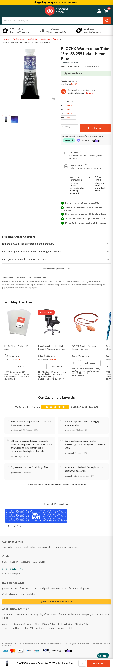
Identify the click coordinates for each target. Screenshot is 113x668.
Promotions (60, 547)
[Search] (107, 20)
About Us (6, 624)
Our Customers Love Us (56, 397)
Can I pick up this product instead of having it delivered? (31, 251)
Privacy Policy (48, 624)
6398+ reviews (90, 406)
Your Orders (8, 547)
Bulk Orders (29, 547)
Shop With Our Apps (34, 628)
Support (14, 561)
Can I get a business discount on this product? (26, 259)
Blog (37, 624)
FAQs (18, 547)
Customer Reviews (23, 624)
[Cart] (106, 11)
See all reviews (78, 484)
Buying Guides (45, 547)
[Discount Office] (56, 10)
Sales (5, 561)
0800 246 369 (12, 569)
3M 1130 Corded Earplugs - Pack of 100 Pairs (84, 347)
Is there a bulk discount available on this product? (28, 243)
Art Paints (32, 39)
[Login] (99, 11)
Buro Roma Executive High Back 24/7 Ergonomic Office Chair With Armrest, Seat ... (51, 349)
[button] (3, 10)
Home (6, 39)
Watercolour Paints (49, 39)
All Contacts (39, 561)
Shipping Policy (82, 624)
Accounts (25, 561)
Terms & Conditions (11, 628)
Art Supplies (18, 39)
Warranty (73, 547)
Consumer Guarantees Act (59, 628)
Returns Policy (65, 624)
